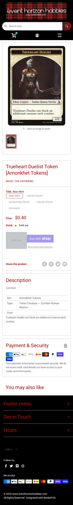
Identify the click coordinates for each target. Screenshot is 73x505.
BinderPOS (49, 497)
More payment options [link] (40, 247)
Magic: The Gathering (19, 181)
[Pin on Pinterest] (51, 264)
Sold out (16, 240)
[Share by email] (64, 264)
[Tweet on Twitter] (57, 264)
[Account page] (37, 35)
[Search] (66, 26)
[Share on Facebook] (44, 264)
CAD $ (8, 449)
